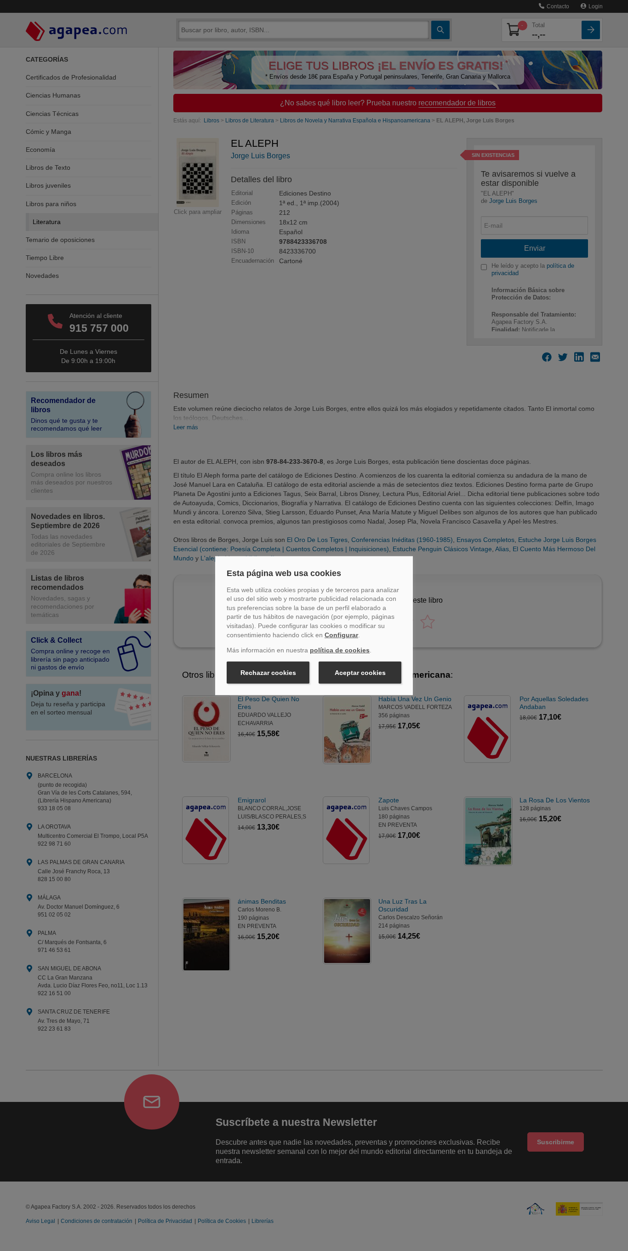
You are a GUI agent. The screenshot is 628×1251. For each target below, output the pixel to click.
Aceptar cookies (360, 672)
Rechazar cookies (268, 672)
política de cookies (340, 650)
